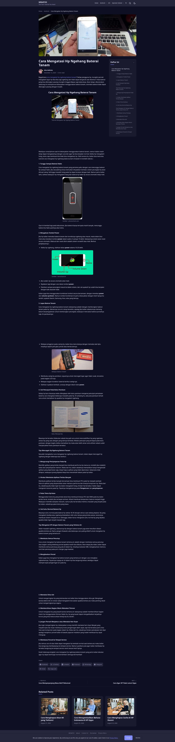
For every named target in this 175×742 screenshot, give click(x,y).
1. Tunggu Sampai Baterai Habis (124, 74)
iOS (109, 3)
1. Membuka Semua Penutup (123, 113)
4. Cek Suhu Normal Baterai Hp (124, 105)
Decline (138, 738)
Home (96, 3)
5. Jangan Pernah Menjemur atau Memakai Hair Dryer (124, 128)
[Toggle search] (130, 3)
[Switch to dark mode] (134, 3)
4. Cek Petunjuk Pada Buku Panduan (122, 84)
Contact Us (85, 733)
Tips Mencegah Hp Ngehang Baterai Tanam (123, 88)
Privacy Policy (102, 733)
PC (126, 3)
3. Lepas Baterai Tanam (122, 80)
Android (102, 3)
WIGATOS (43, 2)
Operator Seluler (117, 3)
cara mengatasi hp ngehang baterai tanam (61, 77)
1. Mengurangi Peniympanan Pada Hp (124, 93)
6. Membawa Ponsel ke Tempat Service (124, 132)
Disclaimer (93, 733)
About (78, 733)
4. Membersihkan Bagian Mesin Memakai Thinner (124, 123)
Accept (128, 738)
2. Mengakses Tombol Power (123, 77)
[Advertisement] (72, 136)
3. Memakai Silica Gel (121, 119)
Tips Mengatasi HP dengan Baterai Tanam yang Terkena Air (125, 109)
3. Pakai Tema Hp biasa (122, 102)
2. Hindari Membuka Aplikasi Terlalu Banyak (123, 98)
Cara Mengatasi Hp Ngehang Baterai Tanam (120, 69)
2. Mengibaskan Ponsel (122, 116)
